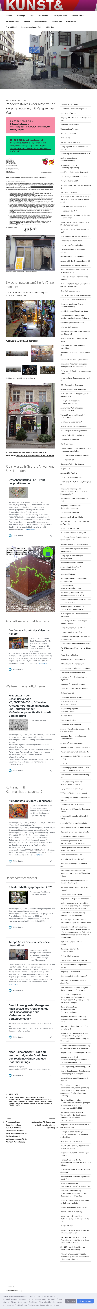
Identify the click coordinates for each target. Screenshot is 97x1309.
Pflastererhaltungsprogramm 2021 (73, 960)
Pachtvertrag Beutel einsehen (71, 245)
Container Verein (66, 1226)
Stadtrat (9, 16)
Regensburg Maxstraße (21, 1103)
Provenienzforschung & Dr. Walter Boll (74, 752)
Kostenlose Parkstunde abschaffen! (73, 1207)
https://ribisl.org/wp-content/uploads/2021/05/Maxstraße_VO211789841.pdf (30, 148)
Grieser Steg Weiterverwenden (72, 323)
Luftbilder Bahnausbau (69, 327)
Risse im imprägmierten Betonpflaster (74, 832)
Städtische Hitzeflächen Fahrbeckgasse (75, 295)
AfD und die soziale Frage (69, 512)
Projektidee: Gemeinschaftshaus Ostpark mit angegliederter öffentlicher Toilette (75, 873)
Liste (31, 16)
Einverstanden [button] (85, 1301)
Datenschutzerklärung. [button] (49, 1305)
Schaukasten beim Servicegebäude (73, 109)
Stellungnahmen (40, 21)
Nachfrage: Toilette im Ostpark (72, 464)
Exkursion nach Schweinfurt (71, 632)
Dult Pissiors (65, 138)
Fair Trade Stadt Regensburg (23, 1097)
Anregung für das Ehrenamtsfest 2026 (75, 261)
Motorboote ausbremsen (69, 528)
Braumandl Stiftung (67, 574)
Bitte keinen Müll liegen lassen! (72, 859)
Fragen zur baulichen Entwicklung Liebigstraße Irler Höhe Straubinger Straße (73, 1019)
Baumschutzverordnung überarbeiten (74, 359)
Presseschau (57, 21)
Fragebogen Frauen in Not (70, 972)
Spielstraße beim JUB (68, 211)
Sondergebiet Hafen (68, 460)
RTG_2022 (64, 763)
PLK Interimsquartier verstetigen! (73, 533)
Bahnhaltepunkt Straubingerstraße (73, 431)
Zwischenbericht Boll (68, 720)
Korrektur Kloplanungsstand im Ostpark (75, 644)
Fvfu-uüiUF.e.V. (11, 27)
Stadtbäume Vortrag (68, 113)
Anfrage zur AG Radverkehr (70, 725)
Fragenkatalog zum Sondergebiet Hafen (75, 1053)
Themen (26, 21)
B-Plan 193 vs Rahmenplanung (72, 664)
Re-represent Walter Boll (31, 27)
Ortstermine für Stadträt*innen (72, 256)
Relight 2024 (65, 469)
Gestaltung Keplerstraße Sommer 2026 (75, 154)
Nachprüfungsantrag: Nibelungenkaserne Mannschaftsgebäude (68, 1009)
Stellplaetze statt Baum (69, 104)
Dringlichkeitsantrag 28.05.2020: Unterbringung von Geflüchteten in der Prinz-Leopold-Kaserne (74, 1256)
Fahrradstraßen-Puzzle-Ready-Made (74, 544)
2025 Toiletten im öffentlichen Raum (74, 311)
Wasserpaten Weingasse (69, 129)
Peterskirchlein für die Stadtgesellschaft (75, 236)
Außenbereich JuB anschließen (72, 517)
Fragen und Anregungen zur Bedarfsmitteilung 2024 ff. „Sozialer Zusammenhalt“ (73, 491)
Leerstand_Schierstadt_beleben (72, 684)
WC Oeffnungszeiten (68, 133)
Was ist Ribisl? (43, 16)
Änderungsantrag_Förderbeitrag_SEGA (75, 1067)
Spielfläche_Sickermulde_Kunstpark (74, 172)
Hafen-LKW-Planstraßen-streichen (73, 426)
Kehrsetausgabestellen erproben (72, 836)
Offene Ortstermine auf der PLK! (72, 1141)
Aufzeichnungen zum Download (72, 628)
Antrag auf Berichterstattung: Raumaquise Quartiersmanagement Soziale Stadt (74, 1134)
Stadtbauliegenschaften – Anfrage (73, 176)
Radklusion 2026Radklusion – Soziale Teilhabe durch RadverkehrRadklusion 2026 (74, 199)
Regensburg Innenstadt (39, 1101)
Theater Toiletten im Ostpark (71, 894)
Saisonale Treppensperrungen (71, 743)
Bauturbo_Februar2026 (69, 181)
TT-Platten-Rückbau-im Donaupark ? (74, 793)
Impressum (9, 1286)
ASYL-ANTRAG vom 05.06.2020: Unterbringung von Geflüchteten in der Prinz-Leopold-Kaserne (74, 1240)
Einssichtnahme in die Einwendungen (74, 455)
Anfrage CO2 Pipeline (68, 473)
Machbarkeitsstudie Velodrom (71, 563)
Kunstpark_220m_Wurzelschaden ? (74, 688)
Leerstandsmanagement (33, 1099)
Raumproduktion (60, 16)
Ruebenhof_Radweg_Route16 (71, 697)
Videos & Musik (77, 16)
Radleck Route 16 (67, 693)
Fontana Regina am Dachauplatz (72, 659)
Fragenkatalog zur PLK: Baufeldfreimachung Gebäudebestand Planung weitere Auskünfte (74, 1059)
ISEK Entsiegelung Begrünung (71, 385)
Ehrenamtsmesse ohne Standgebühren (75, 668)
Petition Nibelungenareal (69, 956)
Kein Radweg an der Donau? (71, 422)
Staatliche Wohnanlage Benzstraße (73, 823)
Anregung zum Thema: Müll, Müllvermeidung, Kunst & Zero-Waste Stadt (74, 1218)
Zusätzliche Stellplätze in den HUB (73, 206)
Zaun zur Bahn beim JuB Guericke (73, 300)
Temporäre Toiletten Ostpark (71, 241)
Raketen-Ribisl (66, 716)
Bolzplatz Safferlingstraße (70, 142)
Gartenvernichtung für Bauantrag (73, 389)
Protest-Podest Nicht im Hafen (72, 435)
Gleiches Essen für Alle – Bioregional (74, 265)
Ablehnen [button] (71, 1301)
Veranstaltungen (12, 21)
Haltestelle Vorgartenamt (69, 291)
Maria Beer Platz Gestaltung (71, 1212)
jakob (23, 100)
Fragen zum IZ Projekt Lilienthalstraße (74, 899)
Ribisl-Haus (50, 27)
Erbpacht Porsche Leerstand (71, 477)
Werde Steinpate (66, 444)
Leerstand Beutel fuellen (69, 125)
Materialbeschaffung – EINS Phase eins (75, 827)
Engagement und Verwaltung (71, 789)
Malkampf (21, 16)
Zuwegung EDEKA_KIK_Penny (72, 805)
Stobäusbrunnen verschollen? (71, 855)
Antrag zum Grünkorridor (69, 439)
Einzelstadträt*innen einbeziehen (72, 673)
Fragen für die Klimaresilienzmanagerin (75, 747)
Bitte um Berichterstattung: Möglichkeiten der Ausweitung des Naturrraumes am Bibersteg (73, 1193)
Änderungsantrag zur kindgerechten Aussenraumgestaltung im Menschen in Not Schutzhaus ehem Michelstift (75, 905)
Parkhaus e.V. (71, 21)
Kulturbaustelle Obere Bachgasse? (73, 976)
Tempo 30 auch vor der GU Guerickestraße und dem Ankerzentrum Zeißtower (75, 1162)
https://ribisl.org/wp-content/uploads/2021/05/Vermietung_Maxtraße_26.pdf (30, 127)
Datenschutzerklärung (13, 1290)
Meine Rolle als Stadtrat (69, 655)
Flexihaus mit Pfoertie (68, 192)
